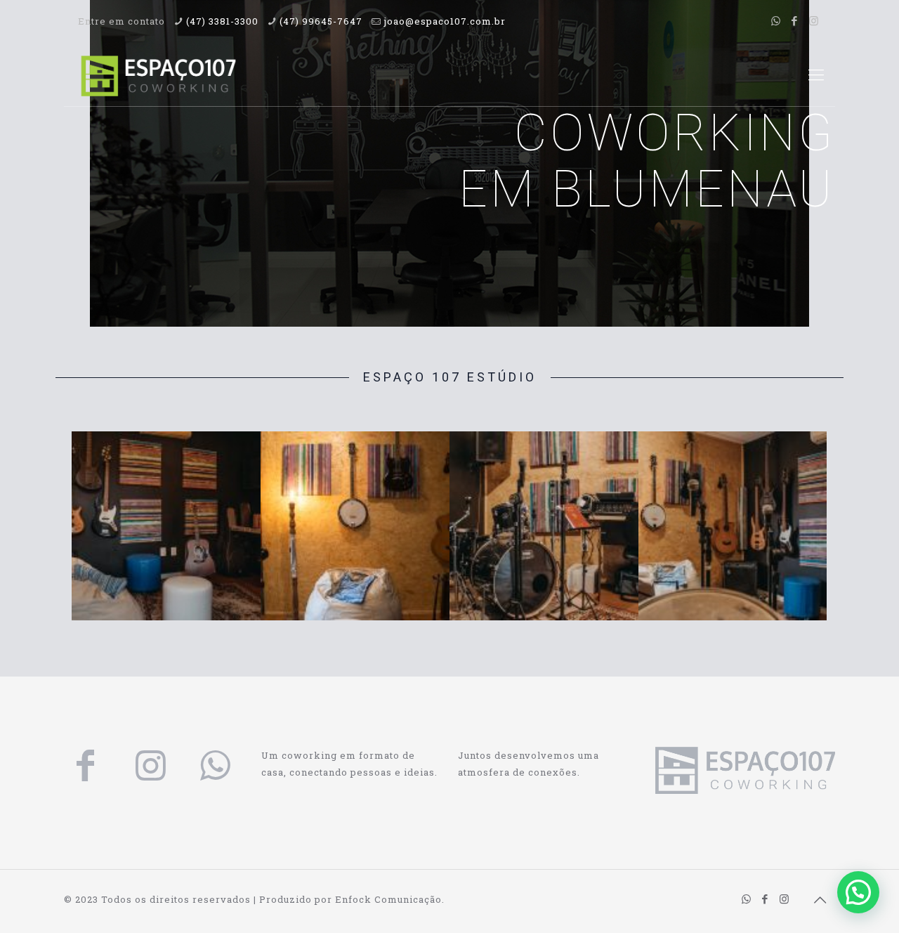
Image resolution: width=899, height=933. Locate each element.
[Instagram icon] (813, 20)
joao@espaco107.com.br (445, 21)
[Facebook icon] (794, 20)
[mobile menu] (816, 74)
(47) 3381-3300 (222, 21)
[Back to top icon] (820, 899)
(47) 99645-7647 (321, 21)
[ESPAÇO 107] (158, 74)
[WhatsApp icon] (775, 20)
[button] (858, 892)
